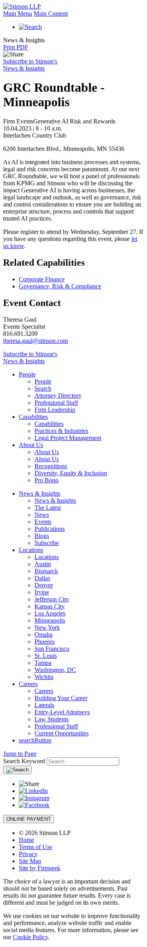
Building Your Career (60, 698)
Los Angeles (49, 613)
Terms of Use (35, 847)
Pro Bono (46, 480)
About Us (31, 445)
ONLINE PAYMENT (28, 819)
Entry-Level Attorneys (62, 712)
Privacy (28, 854)
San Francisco (51, 648)
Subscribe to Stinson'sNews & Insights (30, 65)
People (27, 374)
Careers (28, 684)
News (41, 514)
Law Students (51, 719)
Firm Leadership (54, 409)
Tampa (42, 662)
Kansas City (49, 606)
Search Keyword (24, 761)
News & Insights (39, 493)
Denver (43, 585)
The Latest (47, 507)
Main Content (51, 13)
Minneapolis (49, 620)
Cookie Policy (30, 937)
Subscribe (46, 543)
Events (42, 521)
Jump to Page (19, 753)
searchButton (35, 740)
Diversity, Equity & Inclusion (70, 473)
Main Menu (17, 13)
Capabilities (33, 416)
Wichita (43, 677)
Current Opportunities (61, 733)
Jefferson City (51, 599)
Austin (42, 564)
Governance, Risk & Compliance (60, 286)
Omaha (43, 634)
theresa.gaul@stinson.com (35, 340)
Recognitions (50, 466)
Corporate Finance (42, 279)
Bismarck (46, 571)
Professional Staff (56, 402)
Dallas (42, 578)
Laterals (44, 705)
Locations (31, 550)
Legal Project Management (67, 438)
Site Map (30, 861)
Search (42, 388)
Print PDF (15, 47)
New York (47, 627)
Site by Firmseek (39, 868)
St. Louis (45, 655)
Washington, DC (55, 669)
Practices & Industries (61, 430)
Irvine (41, 592)
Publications (49, 528)
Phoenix (44, 641)
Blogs (41, 535)
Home (26, 840)
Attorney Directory (58, 395)
